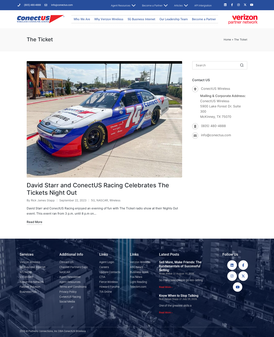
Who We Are (82, 19)
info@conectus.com (216, 135)
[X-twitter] (245, 5)
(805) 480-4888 (213, 126)
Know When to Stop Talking (178, 296)
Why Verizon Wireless (108, 19)
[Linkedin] (225, 5)
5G (93, 200)
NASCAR (102, 200)
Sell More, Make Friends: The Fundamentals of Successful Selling (180, 266)
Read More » (166, 287)
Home (227, 39)
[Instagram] (238, 5)
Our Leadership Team (173, 19)
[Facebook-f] (232, 5)
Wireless (115, 200)
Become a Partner (204, 19)
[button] (241, 65)
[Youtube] (252, 5)
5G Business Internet (141, 19)
